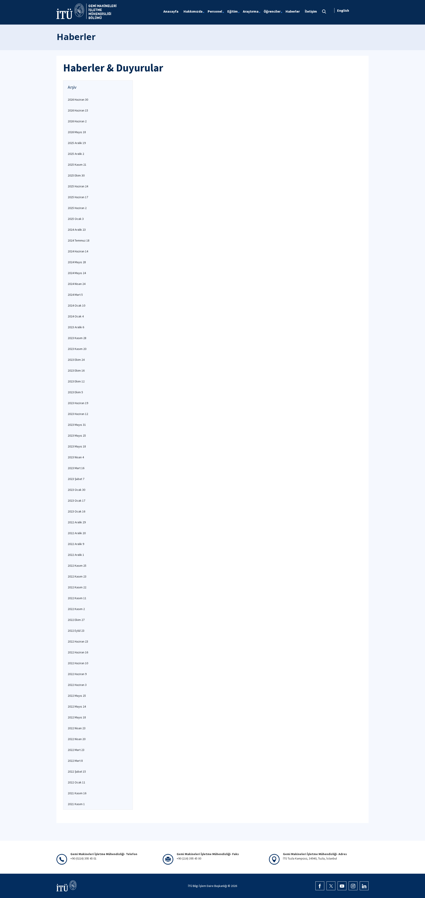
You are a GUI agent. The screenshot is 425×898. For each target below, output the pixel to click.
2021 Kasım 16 (77, 793)
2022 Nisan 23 (76, 728)
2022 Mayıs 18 (77, 717)
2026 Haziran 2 (77, 121)
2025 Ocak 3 (76, 219)
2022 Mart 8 (75, 761)
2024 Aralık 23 (77, 230)
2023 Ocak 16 (76, 511)
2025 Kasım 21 (77, 165)
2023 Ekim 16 (76, 370)
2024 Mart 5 (75, 295)
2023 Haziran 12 (78, 414)
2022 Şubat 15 (77, 771)
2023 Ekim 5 (75, 392)
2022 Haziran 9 (77, 674)
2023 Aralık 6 (76, 327)
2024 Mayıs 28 (77, 262)
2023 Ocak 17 (76, 501)
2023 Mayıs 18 (77, 446)
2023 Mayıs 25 (77, 435)
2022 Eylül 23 (76, 631)
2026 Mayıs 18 (77, 132)
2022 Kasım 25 (77, 566)
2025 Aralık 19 (77, 143)
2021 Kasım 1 (76, 804)
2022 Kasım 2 (76, 609)
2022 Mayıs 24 (77, 706)
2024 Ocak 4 (76, 316)
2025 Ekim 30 (76, 175)
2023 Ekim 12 (76, 381)
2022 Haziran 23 (78, 641)
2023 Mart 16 (76, 468)
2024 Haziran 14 (78, 251)
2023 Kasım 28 (77, 338)
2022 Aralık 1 (76, 555)
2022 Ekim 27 (76, 620)
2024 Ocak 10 (76, 305)
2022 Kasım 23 (77, 576)
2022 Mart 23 (76, 750)
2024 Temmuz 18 (78, 240)
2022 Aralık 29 (77, 522)
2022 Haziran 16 (78, 652)
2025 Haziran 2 (77, 208)
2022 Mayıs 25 (77, 696)
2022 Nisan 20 (76, 739)
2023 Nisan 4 (76, 457)
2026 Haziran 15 (78, 110)
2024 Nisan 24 (76, 284)
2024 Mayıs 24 (77, 273)
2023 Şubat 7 (76, 479)
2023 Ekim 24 (76, 360)
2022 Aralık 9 (76, 544)
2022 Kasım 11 (77, 598)
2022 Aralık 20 (77, 533)
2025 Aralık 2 (76, 154)
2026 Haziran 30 (78, 100)
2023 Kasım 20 (77, 349)
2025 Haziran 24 (78, 186)
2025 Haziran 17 (78, 197)
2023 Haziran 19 (78, 403)
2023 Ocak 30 (76, 490)
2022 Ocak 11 (76, 782)
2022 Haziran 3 (77, 685)
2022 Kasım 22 (77, 587)
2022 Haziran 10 (78, 663)
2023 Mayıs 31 (77, 425)
